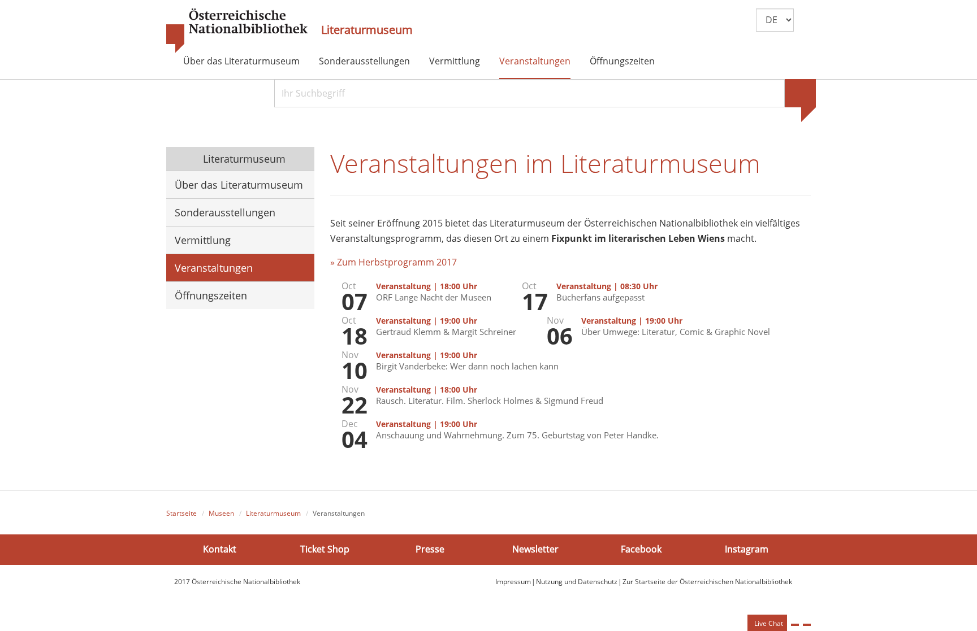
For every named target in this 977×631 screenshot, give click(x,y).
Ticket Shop (324, 549)
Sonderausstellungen (364, 61)
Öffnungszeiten (622, 61)
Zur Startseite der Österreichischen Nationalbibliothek (707, 581)
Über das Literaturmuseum (241, 61)
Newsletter (535, 549)
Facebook (641, 549)
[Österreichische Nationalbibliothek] (237, 31)
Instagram (746, 549)
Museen (221, 513)
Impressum (513, 581)
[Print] (795, 625)
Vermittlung (454, 61)
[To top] (807, 625)
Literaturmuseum (367, 30)
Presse (430, 549)
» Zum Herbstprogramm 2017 (393, 262)
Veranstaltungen (534, 61)
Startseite (181, 513)
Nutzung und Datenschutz (576, 581)
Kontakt (219, 549)
